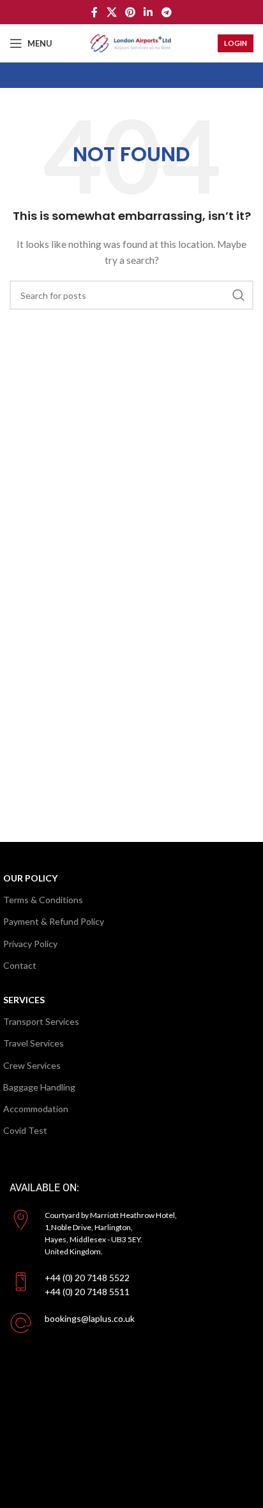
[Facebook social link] (94, 12)
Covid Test (25, 1130)
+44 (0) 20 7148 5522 (87, 1277)
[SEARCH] (238, 295)
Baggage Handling (39, 1087)
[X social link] (111, 12)
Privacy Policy (30, 943)
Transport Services (41, 1021)
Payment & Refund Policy (53, 921)
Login (235, 43)
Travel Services (33, 1043)
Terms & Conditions (43, 899)
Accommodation (35, 1108)
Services (24, 999)
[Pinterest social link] (130, 12)
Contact (19, 965)
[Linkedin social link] (148, 12)
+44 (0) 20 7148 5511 (87, 1291)
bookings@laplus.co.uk (90, 1318)
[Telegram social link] (166, 12)
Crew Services (32, 1065)
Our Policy (30, 878)
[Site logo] (131, 42)
